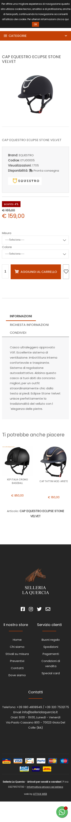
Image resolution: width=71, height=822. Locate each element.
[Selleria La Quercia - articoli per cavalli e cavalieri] (19, 28)
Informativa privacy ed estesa (45, 787)
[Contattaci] (48, 610)
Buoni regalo (51, 640)
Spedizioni (50, 647)
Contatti (17, 668)
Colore (7, 247)
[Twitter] (39, 610)
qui (67, 19)
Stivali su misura (17, 654)
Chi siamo (17, 647)
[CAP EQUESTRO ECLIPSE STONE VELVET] (35, 118)
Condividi (18, 332)
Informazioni (21, 316)
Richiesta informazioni (29, 325)
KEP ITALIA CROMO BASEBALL (17, 481)
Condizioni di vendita (50, 663)
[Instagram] (31, 610)
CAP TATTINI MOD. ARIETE (53, 481)
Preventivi (17, 661)
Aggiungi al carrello (39, 272)
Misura (6, 233)
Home (17, 640)
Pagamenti (51, 654)
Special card (51, 673)
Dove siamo (17, 675)
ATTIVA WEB (40, 794)
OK (35, 24)
